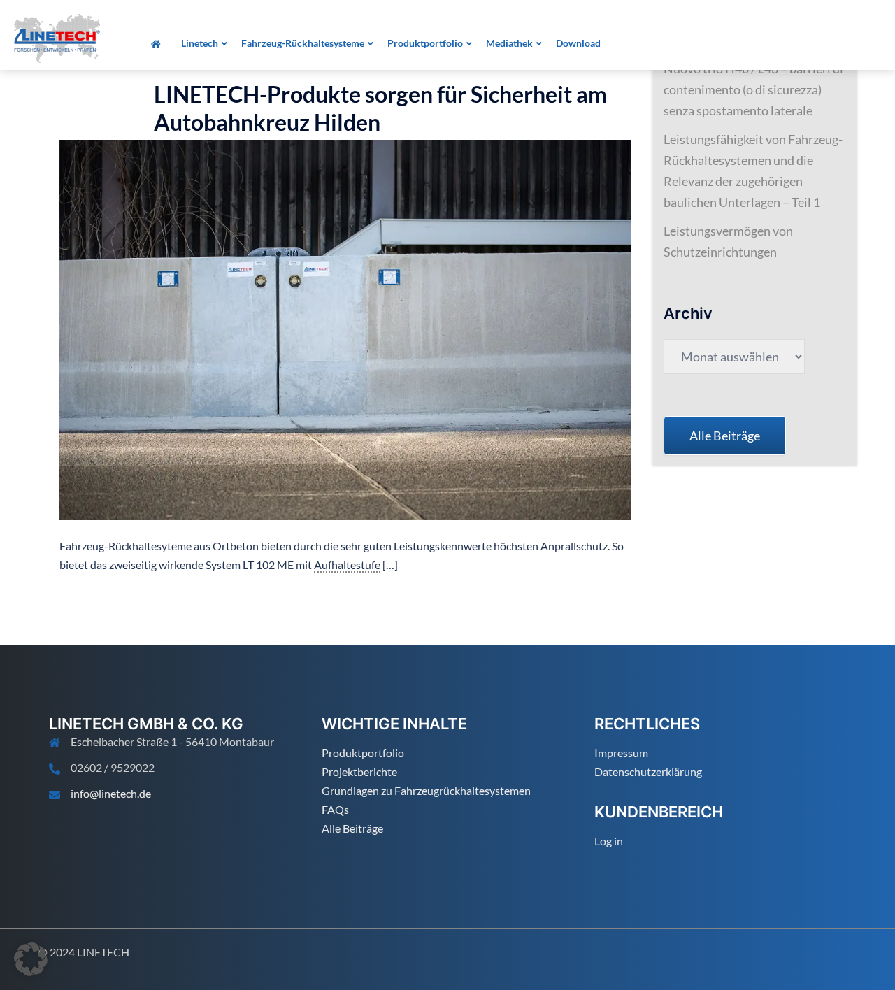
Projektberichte (359, 771)
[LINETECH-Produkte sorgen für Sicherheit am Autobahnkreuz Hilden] (345, 328)
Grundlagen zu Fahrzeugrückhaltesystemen (426, 790)
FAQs (335, 809)
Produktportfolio (363, 752)
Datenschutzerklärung (648, 771)
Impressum (621, 752)
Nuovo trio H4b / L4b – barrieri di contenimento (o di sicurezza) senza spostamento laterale (753, 89)
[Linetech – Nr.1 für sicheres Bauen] (57, 37)
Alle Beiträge (352, 828)
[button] (31, 959)
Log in (608, 840)
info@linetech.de (111, 793)
